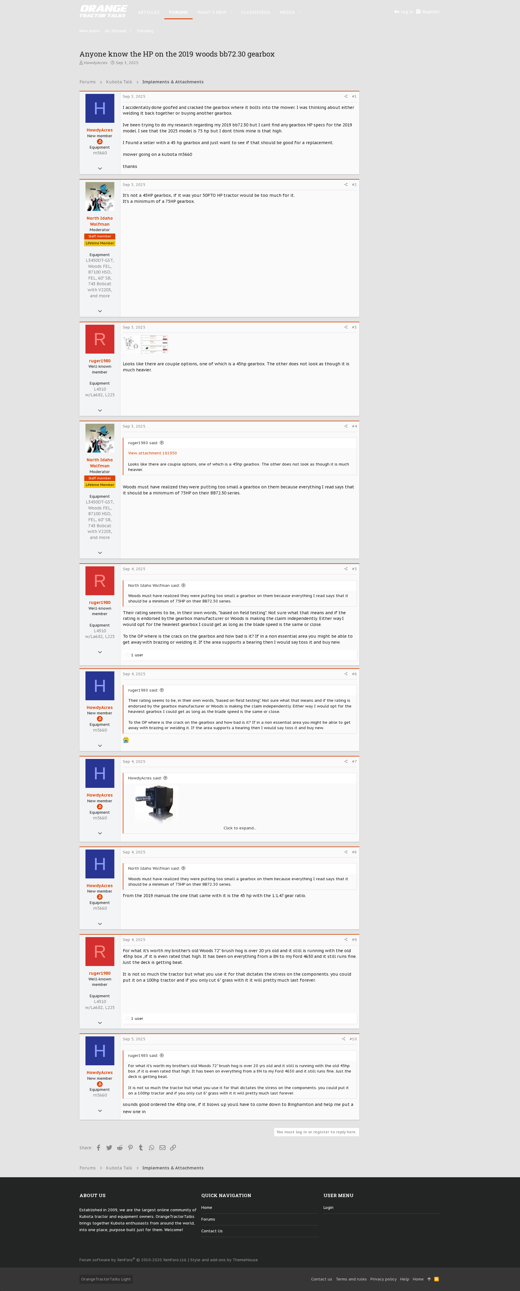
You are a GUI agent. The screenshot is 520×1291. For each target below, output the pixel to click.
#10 (353, 1039)
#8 (354, 852)
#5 (354, 568)
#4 (354, 426)
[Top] (429, 1279)
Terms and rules (351, 1279)
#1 (354, 96)
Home (206, 1207)
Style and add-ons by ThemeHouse (224, 1259)
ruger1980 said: (143, 442)
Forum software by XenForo (133, 1259)
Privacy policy (383, 1279)
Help (404, 1279)
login (328, 1207)
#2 (354, 184)
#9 (354, 939)
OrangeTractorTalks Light (106, 1279)
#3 (354, 327)
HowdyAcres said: (145, 778)
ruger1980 (99, 361)
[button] (232, 12)
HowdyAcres (95, 62)
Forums (208, 1219)
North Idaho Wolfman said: (154, 585)
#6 (354, 673)
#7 (354, 761)
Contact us (212, 1231)
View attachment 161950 (152, 453)
